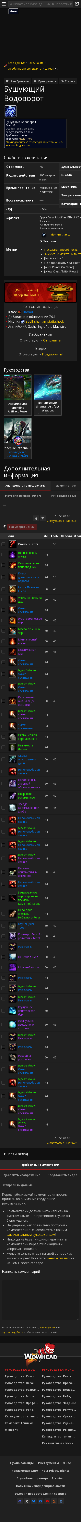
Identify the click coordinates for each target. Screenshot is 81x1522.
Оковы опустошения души (27, 759)
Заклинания (35, 63)
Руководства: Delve (19, 1383)
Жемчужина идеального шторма (26, 1024)
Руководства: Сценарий (59, 1423)
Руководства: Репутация (59, 1410)
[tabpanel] (40, 829)
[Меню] (4, 4)
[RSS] (54, 1501)
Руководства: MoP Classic (59, 1369)
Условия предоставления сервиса (40, 1493)
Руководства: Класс (19, 1376)
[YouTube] (47, 1501)
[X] (27, 1501)
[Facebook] (40, 1501)
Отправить (52, 340)
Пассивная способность (61, 249)
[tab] (25, 485)
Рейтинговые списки (58, 1443)
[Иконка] (11, 111)
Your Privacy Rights (55, 1470)
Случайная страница (32, 1478)
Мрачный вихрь (28, 967)
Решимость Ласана (25, 747)
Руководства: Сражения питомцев (59, 1416)
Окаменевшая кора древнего (28, 737)
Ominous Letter (28, 544)
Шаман (49, 68)
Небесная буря (28, 957)
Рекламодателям (25, 1470)
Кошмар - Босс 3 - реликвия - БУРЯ (30, 936)
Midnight (11, 1430)
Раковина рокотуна (24, 1057)
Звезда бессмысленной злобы (28, 807)
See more (49, 241)
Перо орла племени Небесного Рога (29, 913)
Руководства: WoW (20, 1369)
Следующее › (55, 521)
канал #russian (58, 1258)
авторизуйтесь (48, 1327)
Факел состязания (25, 610)
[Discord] (20, 1501)
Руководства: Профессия (22, 1403)
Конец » (71, 521)
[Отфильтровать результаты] (43, 518)
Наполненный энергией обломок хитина (29, 783)
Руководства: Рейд (19, 1410)
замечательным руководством (31, 1234)
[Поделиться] (77, 4)
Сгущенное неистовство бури (26, 1010)
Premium (58, 1478)
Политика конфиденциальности (40, 1486)
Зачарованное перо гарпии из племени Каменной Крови (29, 898)
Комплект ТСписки (19, 1423)
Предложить (52, 354)
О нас (67, 1463)
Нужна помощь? (22, 1463)
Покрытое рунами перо (26, 795)
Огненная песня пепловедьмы (28, 565)
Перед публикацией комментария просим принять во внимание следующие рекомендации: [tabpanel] (38, 1262)
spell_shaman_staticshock (44, 321)
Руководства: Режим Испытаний (59, 1430)
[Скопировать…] (36, 518)
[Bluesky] (34, 1501)
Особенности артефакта (24, 68)
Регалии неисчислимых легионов (27, 872)
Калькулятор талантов (22, 1416)
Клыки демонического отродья (28, 577)
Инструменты (48, 1463)
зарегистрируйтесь (12, 1332)
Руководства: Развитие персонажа (22, 1389)
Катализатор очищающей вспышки (27, 701)
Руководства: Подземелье (59, 1389)
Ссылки (70, 81)
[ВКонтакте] (61, 1501)
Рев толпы (25, 946)
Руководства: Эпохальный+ (22, 1396)
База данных (16, 63)
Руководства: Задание (59, 1403)
